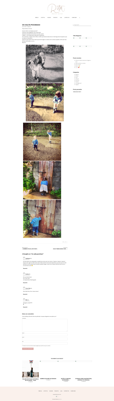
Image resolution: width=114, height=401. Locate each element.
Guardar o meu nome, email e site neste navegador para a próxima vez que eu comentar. (36, 345)
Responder (25, 268)
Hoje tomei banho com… (60, 248)
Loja (61, 17)
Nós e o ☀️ (77, 66)
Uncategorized (29, 26)
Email (23, 337)
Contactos (66, 17)
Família (36, 17)
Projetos (55, 17)
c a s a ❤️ (77, 67)
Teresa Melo (28, 288)
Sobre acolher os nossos (80, 63)
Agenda (76, 74)
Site (22, 341)
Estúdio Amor (60, 399)
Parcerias (77, 80)
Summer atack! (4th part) (30, 248)
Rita (26, 299)
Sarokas (27, 274)
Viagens (49, 17)
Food (76, 77)
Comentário (24, 318)
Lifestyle (43, 17)
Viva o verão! (78, 64)
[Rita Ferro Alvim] (57, 14)
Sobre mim (74, 17)
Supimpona (28, 258)
